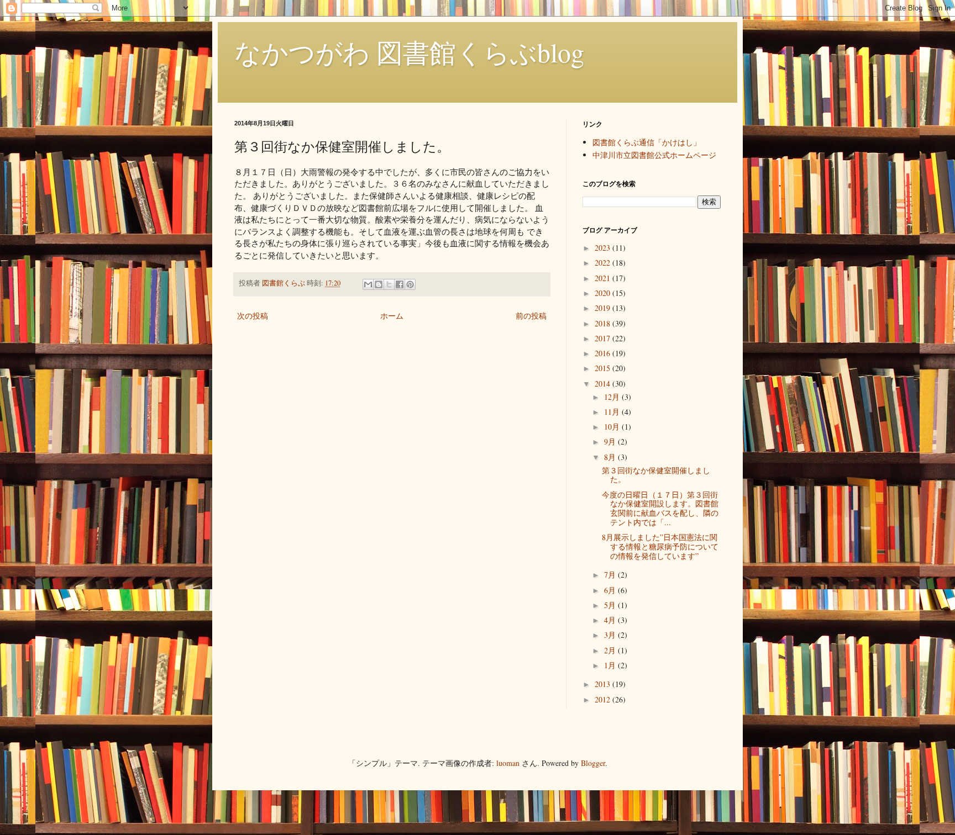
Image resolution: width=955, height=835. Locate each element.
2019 (603, 308)
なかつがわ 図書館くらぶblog (409, 52)
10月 (613, 426)
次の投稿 (252, 315)
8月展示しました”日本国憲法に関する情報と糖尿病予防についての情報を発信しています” (660, 546)
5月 (611, 605)
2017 (603, 338)
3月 (611, 635)
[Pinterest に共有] (410, 284)
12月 (613, 397)
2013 (603, 684)
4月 (611, 620)
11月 (613, 411)
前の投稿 (531, 315)
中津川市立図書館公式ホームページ (654, 155)
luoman (508, 763)
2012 (603, 699)
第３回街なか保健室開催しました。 (656, 475)
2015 (603, 368)
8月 (611, 457)
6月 (611, 590)
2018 (603, 323)
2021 (603, 278)
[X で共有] (389, 284)
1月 (611, 665)
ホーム (391, 315)
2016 (603, 353)
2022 (603, 262)
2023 (603, 247)
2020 (603, 293)
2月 (611, 650)
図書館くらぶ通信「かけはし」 (646, 142)
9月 (611, 441)
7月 (611, 574)
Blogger (593, 763)
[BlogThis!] (378, 284)
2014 (603, 383)
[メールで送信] (368, 284)
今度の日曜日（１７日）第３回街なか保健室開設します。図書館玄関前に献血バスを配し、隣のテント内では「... (660, 508)
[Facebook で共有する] (399, 284)
